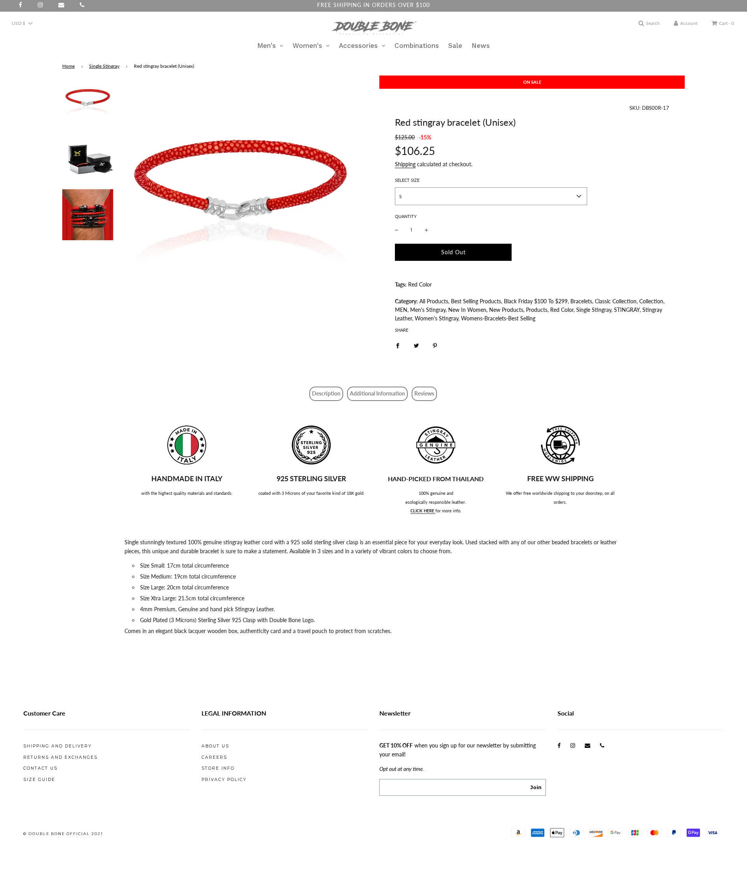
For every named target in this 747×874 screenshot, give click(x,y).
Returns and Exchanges (60, 757)
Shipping (405, 164)
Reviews (424, 393)
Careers (214, 757)
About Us (215, 746)
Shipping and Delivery (57, 746)
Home (68, 66)
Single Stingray (104, 66)
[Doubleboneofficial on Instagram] (572, 745)
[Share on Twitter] (416, 345)
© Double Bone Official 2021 (63, 834)
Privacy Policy (224, 779)
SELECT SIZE (407, 180)
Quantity (406, 216)
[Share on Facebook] (397, 345)
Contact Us (40, 768)
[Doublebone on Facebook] (559, 745)
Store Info (218, 768)
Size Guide (39, 779)
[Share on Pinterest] (435, 345)
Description (326, 393)
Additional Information (377, 393)
